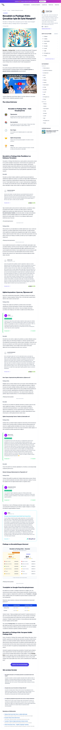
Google (27, 615)
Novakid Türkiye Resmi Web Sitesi (12, 717)
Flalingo (8, 10)
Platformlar (51, 4)
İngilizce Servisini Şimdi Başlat (19, 664)
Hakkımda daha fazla (46, 28)
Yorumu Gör (6, 330)
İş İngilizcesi (44, 4)
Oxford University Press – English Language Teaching (16, 724)
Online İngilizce (26, 4)
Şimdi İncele (42, 1)
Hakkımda (57, 4)
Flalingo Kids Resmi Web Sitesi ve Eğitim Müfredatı (15, 714)
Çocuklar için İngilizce (35, 4)
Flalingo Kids (11, 623)
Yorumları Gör (6, 202)
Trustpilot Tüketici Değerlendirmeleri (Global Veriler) (16, 721)
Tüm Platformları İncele (49, 58)
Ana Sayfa (4, 10)
